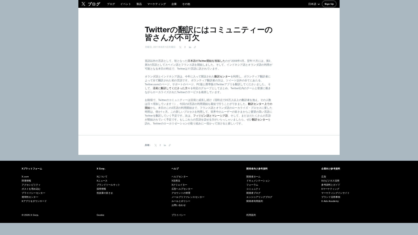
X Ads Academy (330, 201)
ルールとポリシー (181, 201)
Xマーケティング (330, 188)
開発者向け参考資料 (257, 168)
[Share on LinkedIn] (189, 47)
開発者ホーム (253, 176)
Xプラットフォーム (32, 168)
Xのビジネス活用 (330, 180)
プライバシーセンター (33, 192)
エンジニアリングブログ (259, 197)
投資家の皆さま (105, 192)
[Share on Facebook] (184, 47)
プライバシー (179, 214)
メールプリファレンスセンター (188, 197)
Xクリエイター (179, 184)
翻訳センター (222, 76)
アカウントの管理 (181, 192)
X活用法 (176, 180)
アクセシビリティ (31, 184)
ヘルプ (175, 168)
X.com (25, 176)
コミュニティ (253, 188)
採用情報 (101, 188)
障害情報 (26, 180)
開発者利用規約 (254, 201)
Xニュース (102, 180)
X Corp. (101, 168)
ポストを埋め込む (31, 188)
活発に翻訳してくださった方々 (171, 88)
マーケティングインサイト (335, 192)
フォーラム (252, 184)
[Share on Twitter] (180, 47)
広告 (323, 176)
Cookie (100, 214)
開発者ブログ (253, 192)
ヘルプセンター (180, 176)
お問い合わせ (179, 205)
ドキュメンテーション (258, 180)
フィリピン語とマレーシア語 (210, 115)
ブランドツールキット (108, 184)
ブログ (111, 4)
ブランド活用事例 (330, 197)
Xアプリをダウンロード (34, 201)
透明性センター (30, 197)
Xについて (102, 176)
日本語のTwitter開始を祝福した (206, 60)
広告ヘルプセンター (182, 188)
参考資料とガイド (330, 184)
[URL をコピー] (194, 47)
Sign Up (329, 3)
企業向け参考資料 (330, 168)
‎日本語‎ (312, 4)
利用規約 (251, 214)
